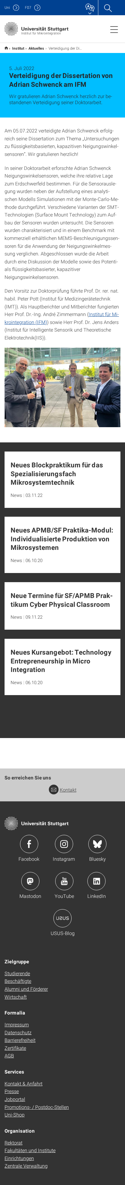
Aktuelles (36, 48)
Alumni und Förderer (26, 989)
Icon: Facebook (29, 844)
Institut (18, 48)
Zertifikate (15, 1048)
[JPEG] (62, 387)
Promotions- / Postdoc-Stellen (37, 1107)
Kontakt (68, 789)
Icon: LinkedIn (96, 881)
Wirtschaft (16, 996)
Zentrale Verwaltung (26, 1165)
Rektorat (13, 1142)
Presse (12, 1091)
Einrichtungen (19, 1158)
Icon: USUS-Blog (62, 918)
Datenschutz (18, 1032)
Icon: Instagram (64, 844)
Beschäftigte (18, 981)
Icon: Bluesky (97, 844)
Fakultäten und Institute (30, 1150)
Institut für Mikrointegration (6, 48)
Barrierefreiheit (20, 1040)
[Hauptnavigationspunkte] (114, 29)
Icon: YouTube (64, 881)
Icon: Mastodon (30, 881)
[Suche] (107, 7)
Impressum (17, 1024)
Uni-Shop (15, 1114)
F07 (28, 7)
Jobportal (15, 1099)
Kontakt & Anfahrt (23, 1083)
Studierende (17, 973)
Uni (7, 7)
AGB (9, 1055)
